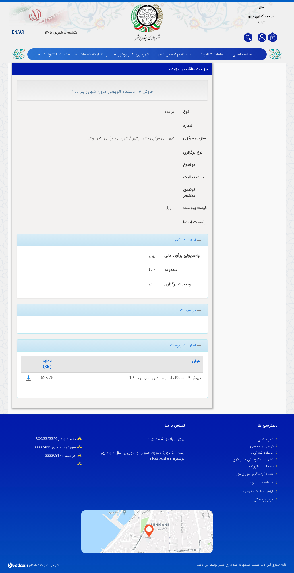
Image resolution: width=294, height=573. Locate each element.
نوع (186, 111)
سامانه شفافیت (212, 54)
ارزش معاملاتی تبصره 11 (255, 491)
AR (21, 32)
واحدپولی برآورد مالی (182, 255)
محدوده (170, 270)
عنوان (196, 361)
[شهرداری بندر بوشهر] (147, 22)
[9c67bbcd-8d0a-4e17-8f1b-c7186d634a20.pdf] (28, 378)
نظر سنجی (266, 439)
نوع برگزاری (193, 152)
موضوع (189, 165)
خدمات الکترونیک (56, 54)
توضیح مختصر (189, 192)
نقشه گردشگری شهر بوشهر (255, 474)
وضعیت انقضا (194, 222)
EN (14, 32)
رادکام (33, 565)
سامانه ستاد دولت (260, 482)
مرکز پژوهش (264, 499)
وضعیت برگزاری (177, 284)
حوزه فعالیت (193, 177)
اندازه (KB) (47, 364)
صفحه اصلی (242, 54)
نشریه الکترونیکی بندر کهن (253, 459)
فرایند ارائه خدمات (94, 54)
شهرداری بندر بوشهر (133, 54)
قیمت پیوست (195, 208)
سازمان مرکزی (194, 138)
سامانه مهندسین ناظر (174, 54)
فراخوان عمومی (262, 446)
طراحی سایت (49, 565)
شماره (188, 126)
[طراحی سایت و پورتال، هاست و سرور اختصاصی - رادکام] (18, 565)
